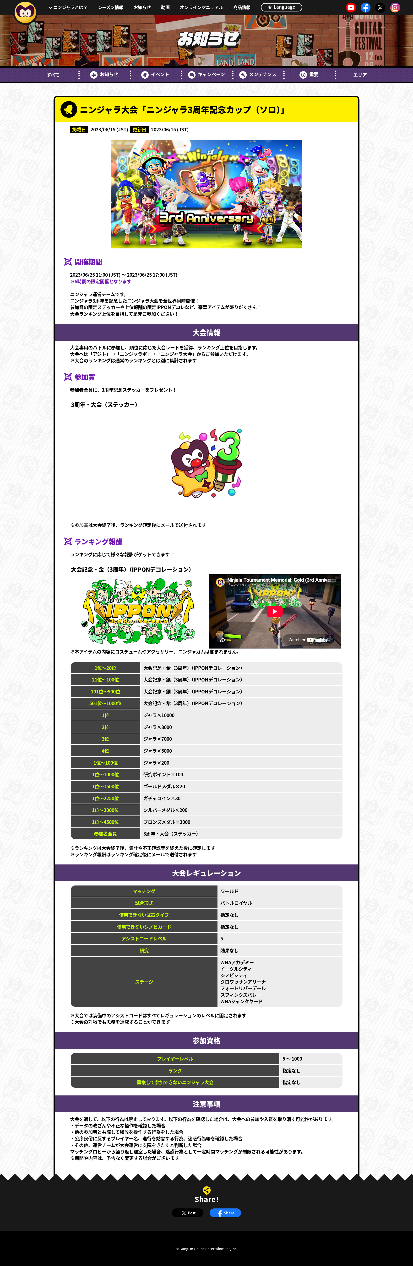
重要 (313, 74)
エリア (360, 74)
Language (284, 7)
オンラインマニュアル (201, 7)
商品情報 (241, 7)
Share (229, 1212)
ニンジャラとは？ (70, 7)
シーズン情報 (110, 7)
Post (192, 1212)
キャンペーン (211, 74)
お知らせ (142, 7)
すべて (53, 74)
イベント (160, 74)
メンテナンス (262, 74)
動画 (165, 7)
